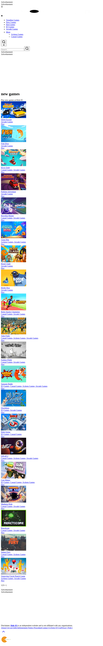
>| (6, 585)
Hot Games (10, 25)
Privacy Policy (67, 628)
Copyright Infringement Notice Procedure (25, 628)
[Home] (51, 13)
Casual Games (16, 37)
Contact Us (46, 628)
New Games (11, 22)
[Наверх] (3, 633)
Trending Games (12, 20)
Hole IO (14, 625)
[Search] (27, 48)
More (8, 32)
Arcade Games (12, 29)
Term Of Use (56, 628)
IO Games (10, 27)
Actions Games (17, 34)
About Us (5, 628)
